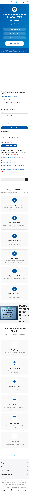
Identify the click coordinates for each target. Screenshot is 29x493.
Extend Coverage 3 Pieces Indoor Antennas (13, 169)
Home (2, 50)
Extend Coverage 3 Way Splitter (10, 162)
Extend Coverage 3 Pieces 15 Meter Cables (13, 165)
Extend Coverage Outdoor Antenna (11, 157)
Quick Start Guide (14, 43)
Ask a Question (5, 131)
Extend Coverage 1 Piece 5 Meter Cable (12, 160)
